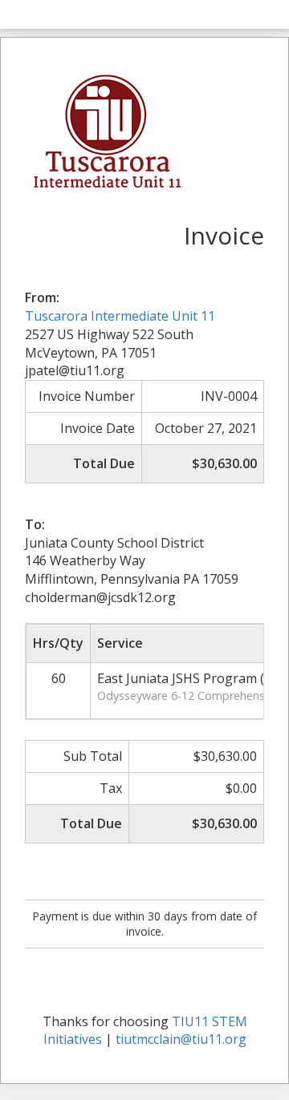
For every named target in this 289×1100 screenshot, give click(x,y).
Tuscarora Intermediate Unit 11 (120, 316)
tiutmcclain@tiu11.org (181, 1039)
